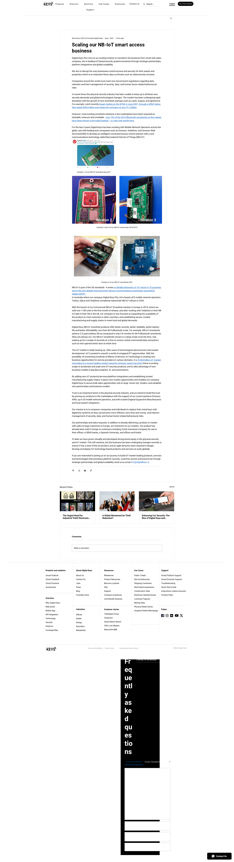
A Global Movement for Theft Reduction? (116, 516)
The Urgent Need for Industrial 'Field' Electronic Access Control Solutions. (76, 516)
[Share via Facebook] (73, 470)
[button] (59, 4)
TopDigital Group (111, 614)
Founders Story (82, 595)
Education (80, 626)
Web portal (50, 607)
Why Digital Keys (53, 603)
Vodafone (108, 618)
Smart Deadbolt (53, 579)
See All (171, 487)
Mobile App (50, 610)
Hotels (79, 618)
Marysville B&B (110, 629)
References (109, 575)
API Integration (52, 614)
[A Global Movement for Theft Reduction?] (117, 501)
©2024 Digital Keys (180, 648)
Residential (81, 630)
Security (49, 622)
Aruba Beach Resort (112, 622)
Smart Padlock (52, 575)
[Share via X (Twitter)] (79, 470)
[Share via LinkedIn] (85, 470)
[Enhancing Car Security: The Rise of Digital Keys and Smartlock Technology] (156, 501)
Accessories (51, 587)
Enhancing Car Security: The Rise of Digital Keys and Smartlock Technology (156, 516)
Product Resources (112, 579)
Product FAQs (167, 595)
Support (107, 591)
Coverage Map (52, 630)
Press (78, 587)
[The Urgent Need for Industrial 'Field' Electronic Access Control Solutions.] (77, 501)
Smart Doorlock (52, 583)
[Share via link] (91, 470)
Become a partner (111, 583)
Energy (79, 622)
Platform (49, 626)
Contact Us (80, 579)
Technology (51, 618)
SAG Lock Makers (111, 625)
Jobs (78, 583)
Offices (79, 614)
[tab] (134, 762)
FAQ (106, 587)
